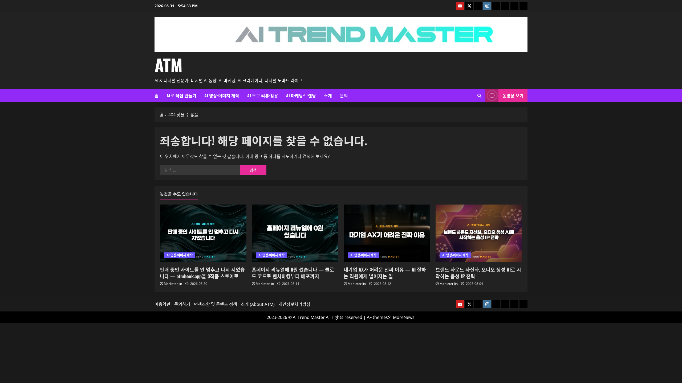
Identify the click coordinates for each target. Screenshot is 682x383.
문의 (344, 95)
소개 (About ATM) (258, 304)
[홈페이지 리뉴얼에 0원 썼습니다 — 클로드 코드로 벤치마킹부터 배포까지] (295, 233)
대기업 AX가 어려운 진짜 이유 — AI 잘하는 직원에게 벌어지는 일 (385, 273)
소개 (328, 95)
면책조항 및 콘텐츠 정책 (215, 304)
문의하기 (182, 304)
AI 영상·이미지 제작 (221, 95)
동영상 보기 (512, 95)
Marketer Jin (173, 283)
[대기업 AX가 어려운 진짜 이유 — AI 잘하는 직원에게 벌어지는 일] (387, 233)
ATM (168, 64)
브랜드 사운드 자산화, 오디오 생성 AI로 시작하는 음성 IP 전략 (478, 273)
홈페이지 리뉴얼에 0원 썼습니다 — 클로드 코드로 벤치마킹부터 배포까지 (293, 273)
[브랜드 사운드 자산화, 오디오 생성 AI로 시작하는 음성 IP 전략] (479, 233)
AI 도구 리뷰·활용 (262, 95)
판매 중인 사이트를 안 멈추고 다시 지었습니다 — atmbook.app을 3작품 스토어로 (202, 273)
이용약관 (162, 304)
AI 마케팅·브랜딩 (301, 95)
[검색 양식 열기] (479, 95)
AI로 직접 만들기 (181, 95)
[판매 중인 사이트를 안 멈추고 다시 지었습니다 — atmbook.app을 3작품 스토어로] (203, 233)
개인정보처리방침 (294, 304)
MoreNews (404, 317)
